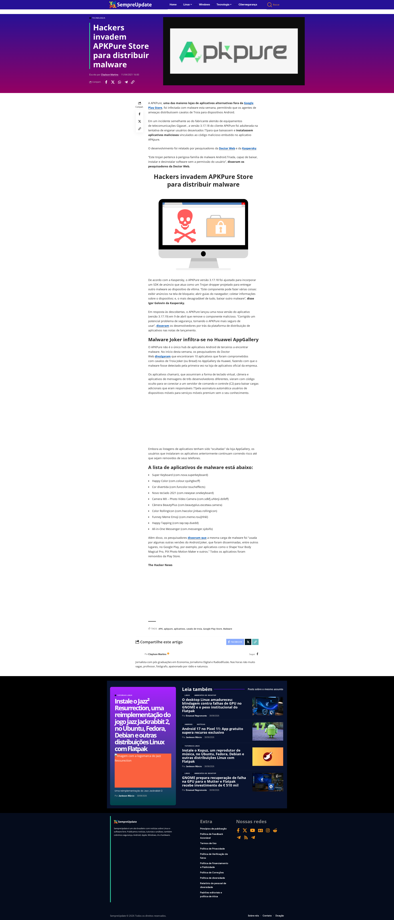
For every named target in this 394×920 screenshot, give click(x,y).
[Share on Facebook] (106, 82)
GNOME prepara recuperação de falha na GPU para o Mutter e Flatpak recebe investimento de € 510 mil (214, 781)
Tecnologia (98, 18)
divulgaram (163, 356)
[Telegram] (238, 837)
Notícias (201, 724)
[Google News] (260, 830)
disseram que (197, 538)
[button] (269, 5)
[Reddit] (275, 830)
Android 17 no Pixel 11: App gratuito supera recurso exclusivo (212, 730)
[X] (245, 830)
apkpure (168, 628)
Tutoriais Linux (124, 695)
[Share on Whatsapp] (119, 82)
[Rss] (246, 837)
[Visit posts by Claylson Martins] (139, 654)
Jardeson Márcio (126, 796)
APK (161, 628)
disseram (162, 326)
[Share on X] (113, 82)
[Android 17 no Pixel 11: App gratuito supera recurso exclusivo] (267, 731)
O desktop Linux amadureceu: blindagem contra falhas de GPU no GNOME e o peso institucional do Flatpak (212, 705)
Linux (187, 695)
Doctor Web (227, 148)
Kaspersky (249, 148)
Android (189, 724)
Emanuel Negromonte (196, 716)
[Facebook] (257, 654)
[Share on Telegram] (126, 82)
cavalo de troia (194, 628)
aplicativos (179, 628)
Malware (227, 628)
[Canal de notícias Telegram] (253, 837)
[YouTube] (252, 830)
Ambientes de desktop (205, 695)
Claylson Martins (109, 74)
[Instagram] (268, 830)
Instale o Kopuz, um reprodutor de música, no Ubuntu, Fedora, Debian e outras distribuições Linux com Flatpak (213, 756)
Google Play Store (212, 628)
